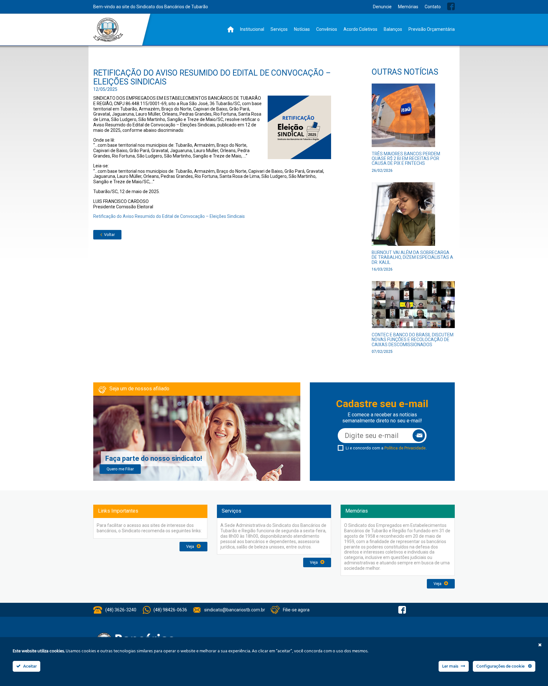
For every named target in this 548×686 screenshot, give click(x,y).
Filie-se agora (296, 609)
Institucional (252, 29)
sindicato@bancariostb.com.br (234, 609)
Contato (433, 6)
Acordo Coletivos (360, 29)
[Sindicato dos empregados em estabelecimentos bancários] (108, 30)
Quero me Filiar (120, 469)
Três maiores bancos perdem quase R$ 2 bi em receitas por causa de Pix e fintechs (406, 158)
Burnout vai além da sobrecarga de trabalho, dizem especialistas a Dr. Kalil (412, 257)
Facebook (451, 6)
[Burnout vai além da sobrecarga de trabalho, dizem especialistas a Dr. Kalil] (403, 216)
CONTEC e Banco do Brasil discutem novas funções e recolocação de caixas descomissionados (412, 339)
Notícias (302, 29)
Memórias (408, 6)
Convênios (326, 29)
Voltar (109, 234)
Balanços (393, 29)
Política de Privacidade (405, 448)
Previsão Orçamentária (431, 29)
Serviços (279, 29)
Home (230, 29)
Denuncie (382, 6)
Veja (190, 546)
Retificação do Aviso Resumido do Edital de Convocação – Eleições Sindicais (169, 216)
